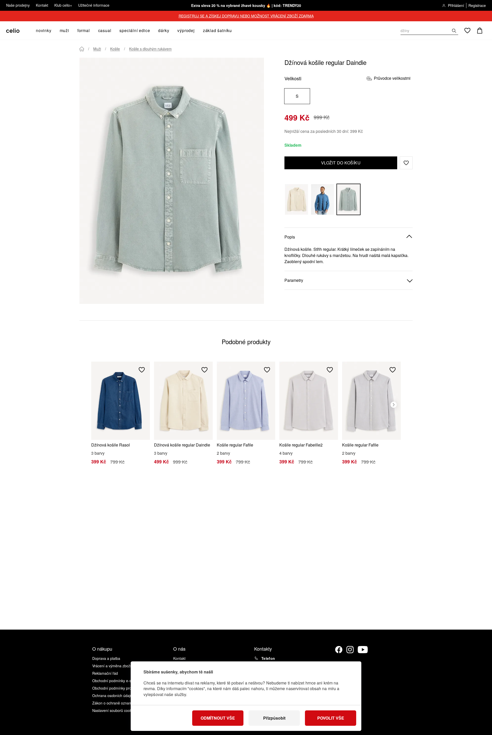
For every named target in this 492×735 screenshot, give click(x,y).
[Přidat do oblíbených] (142, 370)
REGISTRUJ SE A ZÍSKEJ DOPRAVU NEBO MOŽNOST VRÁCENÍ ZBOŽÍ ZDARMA (246, 15)
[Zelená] (348, 199)
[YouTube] (363, 649)
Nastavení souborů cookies (114, 710)
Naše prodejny (18, 5)
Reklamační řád (105, 673)
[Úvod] (81, 49)
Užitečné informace (93, 5)
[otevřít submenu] (53, 30)
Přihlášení (456, 5)
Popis (289, 237)
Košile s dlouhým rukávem (150, 48)
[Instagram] (350, 649)
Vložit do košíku (341, 163)
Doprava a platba (106, 658)
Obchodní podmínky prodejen (116, 688)
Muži (97, 48)
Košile (115, 48)
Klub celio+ (63, 5)
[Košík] (480, 30)
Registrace (477, 5)
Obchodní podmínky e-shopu (115, 680)
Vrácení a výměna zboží (111, 665)
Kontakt (42, 5)
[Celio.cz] (12, 30)
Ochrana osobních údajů (112, 695)
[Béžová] (296, 199)
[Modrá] (323, 199)
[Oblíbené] (467, 30)
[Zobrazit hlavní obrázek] (171, 181)
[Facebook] (338, 649)
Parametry (293, 280)
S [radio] (297, 96)
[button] (406, 162)
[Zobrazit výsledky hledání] (454, 31)
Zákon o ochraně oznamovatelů (118, 703)
